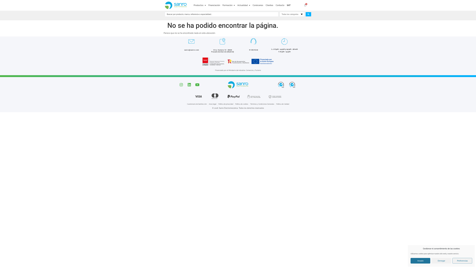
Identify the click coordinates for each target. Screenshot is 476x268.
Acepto (420, 261)
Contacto (280, 5)
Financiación (214, 5)
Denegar (441, 261)
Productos (198, 5)
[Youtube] (197, 84)
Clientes (269, 5)
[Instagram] (181, 84)
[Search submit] (308, 14)
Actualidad (242, 5)
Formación (227, 5)
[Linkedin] (189, 84)
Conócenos (258, 5)
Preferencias (462, 261)
